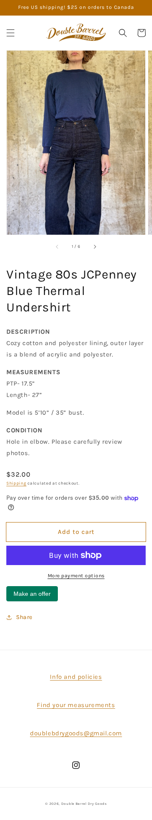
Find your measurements (76, 705)
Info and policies (76, 677)
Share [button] (24, 617)
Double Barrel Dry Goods (84, 803)
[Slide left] (57, 246)
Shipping (16, 483)
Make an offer (32, 595)
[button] (10, 33)
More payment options (76, 576)
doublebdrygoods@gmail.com (76, 733)
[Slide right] (94, 246)
